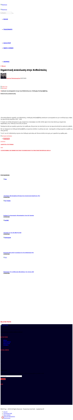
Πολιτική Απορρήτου (9, 416)
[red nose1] (4, 88)
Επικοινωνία (6, 418)
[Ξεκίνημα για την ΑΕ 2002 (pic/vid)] (14, 225)
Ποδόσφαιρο (7, 29)
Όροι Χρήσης (7, 415)
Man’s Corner (8, 48)
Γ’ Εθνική (3, 66)
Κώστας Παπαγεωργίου (13, 78)
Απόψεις (6, 61)
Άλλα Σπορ (7, 43)
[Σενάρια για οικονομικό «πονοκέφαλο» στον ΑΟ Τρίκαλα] (14, 207)
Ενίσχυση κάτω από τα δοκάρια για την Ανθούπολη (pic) (18, 252)
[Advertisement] (24, 106)
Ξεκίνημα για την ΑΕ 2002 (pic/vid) (12, 232)
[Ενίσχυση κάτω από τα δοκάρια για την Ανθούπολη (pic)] (14, 244)
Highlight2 (6, 138)
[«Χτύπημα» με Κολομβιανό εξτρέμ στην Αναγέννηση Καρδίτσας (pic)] (14, 186)
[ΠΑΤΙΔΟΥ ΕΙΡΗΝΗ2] (6, 136)
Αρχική (5, 412)
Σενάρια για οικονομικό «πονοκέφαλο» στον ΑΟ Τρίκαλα (18, 215)
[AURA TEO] (4, 86)
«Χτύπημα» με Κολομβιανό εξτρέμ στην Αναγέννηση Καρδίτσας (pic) (21, 195)
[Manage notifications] (2, 417)
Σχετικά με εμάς (7, 413)
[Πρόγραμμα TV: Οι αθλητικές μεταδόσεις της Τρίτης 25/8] (14, 263)
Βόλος (5, 19)
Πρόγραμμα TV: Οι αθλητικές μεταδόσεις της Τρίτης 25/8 (18, 271)
